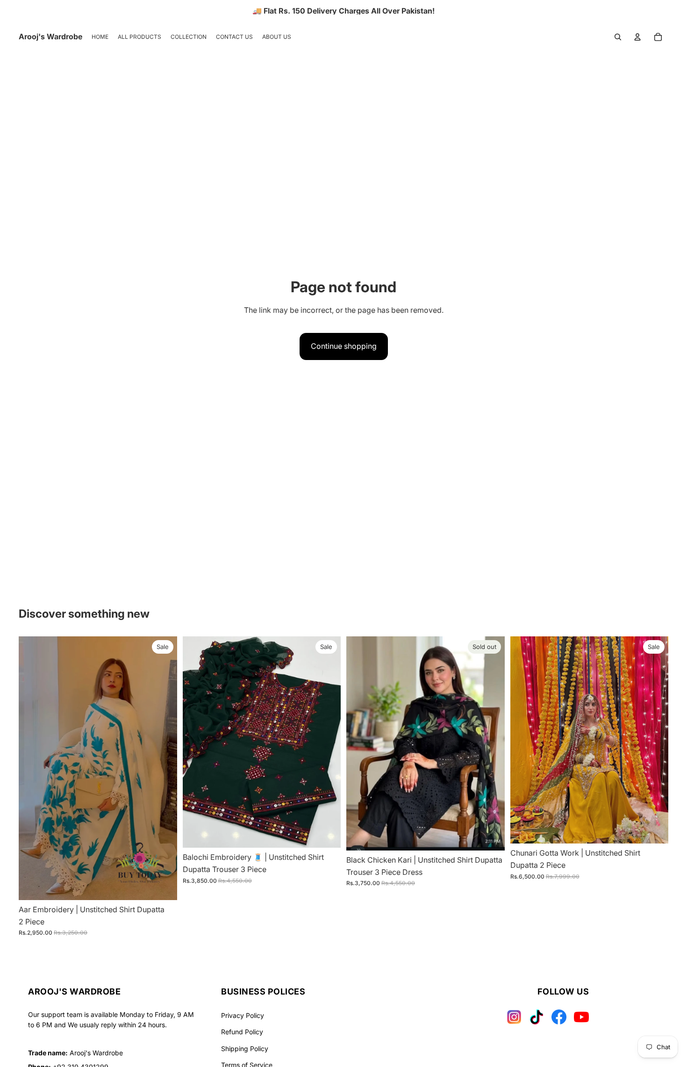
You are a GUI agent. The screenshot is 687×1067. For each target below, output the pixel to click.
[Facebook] (558, 1016)
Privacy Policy (242, 1015)
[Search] (618, 37)
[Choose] (162, 885)
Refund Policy (242, 1032)
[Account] (637, 37)
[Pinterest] (581, 1016)
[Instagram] (514, 1016)
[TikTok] (536, 1016)
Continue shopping (344, 346)
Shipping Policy (244, 1049)
